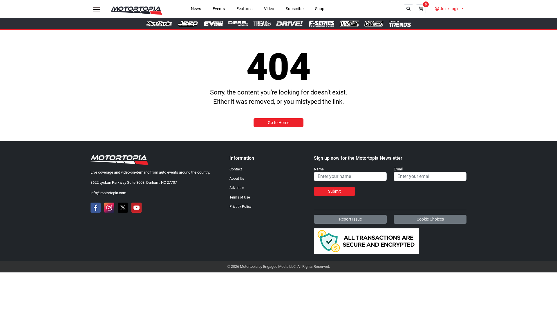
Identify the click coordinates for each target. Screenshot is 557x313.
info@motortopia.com (108, 193)
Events (219, 8)
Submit (334, 191)
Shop (319, 8)
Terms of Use (239, 197)
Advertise (236, 188)
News (196, 8)
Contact (235, 169)
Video (269, 8)
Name (319, 169)
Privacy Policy (240, 207)
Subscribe (294, 8)
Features (244, 8)
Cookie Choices (430, 219)
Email (398, 169)
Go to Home (278, 122)
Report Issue (350, 219)
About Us (236, 178)
